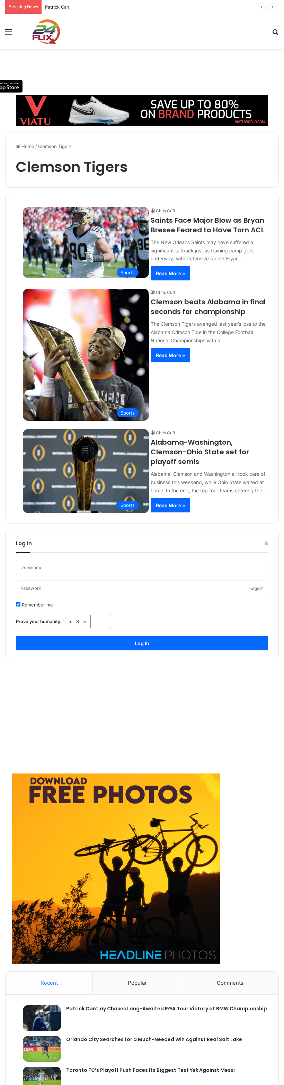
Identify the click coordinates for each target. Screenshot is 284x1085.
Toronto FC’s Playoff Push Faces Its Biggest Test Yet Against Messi (150, 1070)
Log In (142, 643)
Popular (137, 983)
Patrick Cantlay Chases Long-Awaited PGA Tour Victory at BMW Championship (129, 7)
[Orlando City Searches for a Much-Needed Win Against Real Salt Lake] (38, 1049)
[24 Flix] (42, 31)
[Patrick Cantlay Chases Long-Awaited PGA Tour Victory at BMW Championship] (38, 1018)
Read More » (170, 273)
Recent (49, 983)
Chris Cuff (165, 210)
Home (27, 146)
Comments (230, 983)
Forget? (255, 588)
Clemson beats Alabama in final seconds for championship (208, 306)
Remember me (36, 605)
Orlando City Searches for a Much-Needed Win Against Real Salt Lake (154, 1039)
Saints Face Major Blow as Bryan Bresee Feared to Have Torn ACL (207, 225)
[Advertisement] (142, 714)
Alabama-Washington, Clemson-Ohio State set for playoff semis (200, 451)
